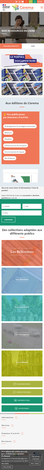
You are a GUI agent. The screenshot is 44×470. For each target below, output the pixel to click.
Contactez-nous (24, 392)
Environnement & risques (14, 152)
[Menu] (41, 7)
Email (6, 213)
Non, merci (35, 463)
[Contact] (31, 1)
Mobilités (8, 139)
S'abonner (8, 220)
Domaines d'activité (11, 46)
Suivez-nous (24, 408)
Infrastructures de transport (16, 145)
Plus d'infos (7, 467)
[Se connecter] (35, 1)
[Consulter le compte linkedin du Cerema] (16, 1)
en (41, 1)
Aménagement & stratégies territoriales (20, 126)
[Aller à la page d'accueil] (22, 7)
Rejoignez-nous (23, 384)
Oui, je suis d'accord (35, 457)
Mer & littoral (10, 158)
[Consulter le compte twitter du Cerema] (19, 1)
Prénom (7, 206)
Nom (26, 206)
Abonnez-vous (24, 400)
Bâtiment (8, 132)
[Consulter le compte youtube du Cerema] (23, 1)
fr (38, 1)
